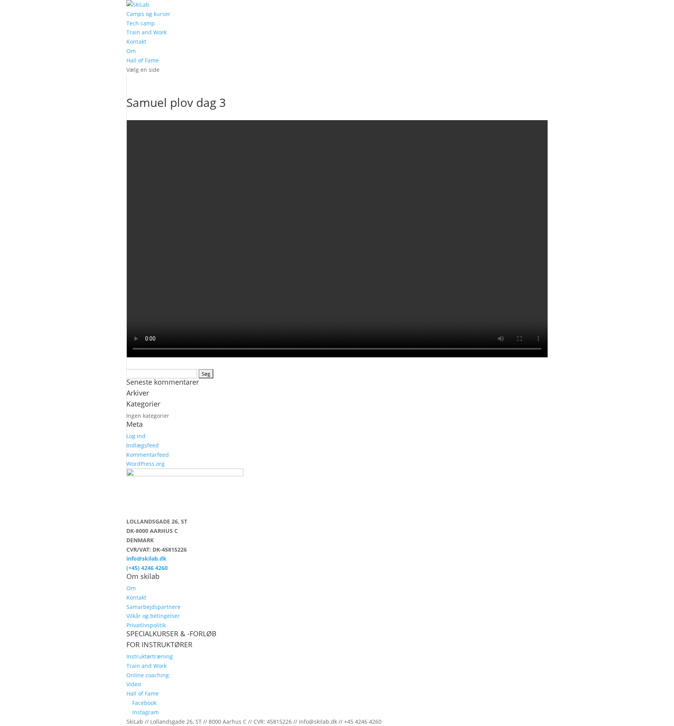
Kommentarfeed (147, 454)
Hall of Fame (142, 60)
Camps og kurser (148, 14)
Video (133, 684)
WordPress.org (145, 463)
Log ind (135, 436)
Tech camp (140, 23)
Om (131, 51)
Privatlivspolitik (146, 625)
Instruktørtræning (149, 656)
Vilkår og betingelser (153, 615)
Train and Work (146, 32)
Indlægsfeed (142, 445)
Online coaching (147, 675)
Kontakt (136, 41)
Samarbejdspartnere (153, 607)
